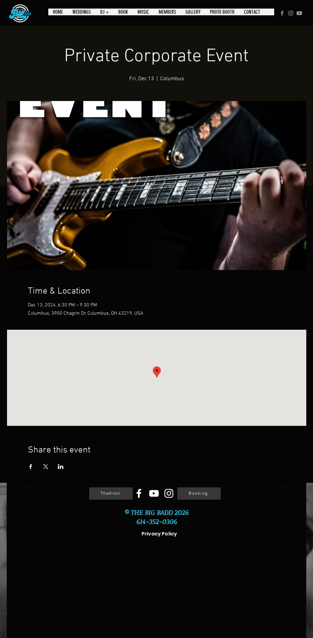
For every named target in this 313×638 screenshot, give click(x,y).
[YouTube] (154, 493)
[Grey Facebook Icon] (282, 13)
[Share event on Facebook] (31, 466)
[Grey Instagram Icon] (290, 13)
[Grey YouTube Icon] (299, 13)
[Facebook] (139, 493)
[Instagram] (169, 493)
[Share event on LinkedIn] (61, 466)
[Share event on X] (46, 466)
